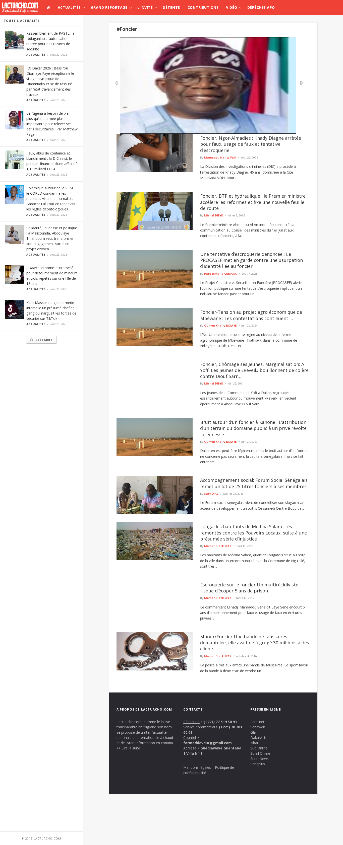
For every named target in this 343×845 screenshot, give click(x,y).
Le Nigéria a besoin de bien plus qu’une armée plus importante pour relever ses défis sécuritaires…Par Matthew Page (52, 124)
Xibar (254, 742)
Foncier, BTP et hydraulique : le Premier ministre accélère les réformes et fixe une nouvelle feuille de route (253, 202)
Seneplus (257, 763)
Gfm (253, 732)
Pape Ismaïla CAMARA (220, 273)
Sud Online (259, 748)
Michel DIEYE (213, 215)
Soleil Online (260, 753)
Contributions (203, 7)
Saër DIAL (211, 493)
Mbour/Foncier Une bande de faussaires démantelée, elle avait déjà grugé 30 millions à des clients (254, 643)
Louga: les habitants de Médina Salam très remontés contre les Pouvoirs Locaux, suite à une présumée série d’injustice (253, 532)
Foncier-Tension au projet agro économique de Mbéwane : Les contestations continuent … (251, 315)
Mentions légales (197, 767)
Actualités (69, 7)
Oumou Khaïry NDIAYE (220, 325)
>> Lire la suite (128, 748)
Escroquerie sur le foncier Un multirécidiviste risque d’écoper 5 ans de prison (249, 588)
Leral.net (257, 721)
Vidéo (231, 7)
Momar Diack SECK (217, 546)
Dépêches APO (261, 7)
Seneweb (257, 727)
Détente (171, 7)
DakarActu (258, 737)
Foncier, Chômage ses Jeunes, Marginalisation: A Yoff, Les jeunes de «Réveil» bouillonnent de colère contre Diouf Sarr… (254, 370)
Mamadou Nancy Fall (220, 157)
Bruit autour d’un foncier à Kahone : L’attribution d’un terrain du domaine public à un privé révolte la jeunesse (253, 428)
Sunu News (259, 758)
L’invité (145, 7)
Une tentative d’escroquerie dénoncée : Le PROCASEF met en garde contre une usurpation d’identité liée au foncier (251, 260)
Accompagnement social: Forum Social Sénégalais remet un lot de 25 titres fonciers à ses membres (254, 483)
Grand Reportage (109, 7)
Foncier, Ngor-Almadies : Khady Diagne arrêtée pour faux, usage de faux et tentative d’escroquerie (250, 144)
